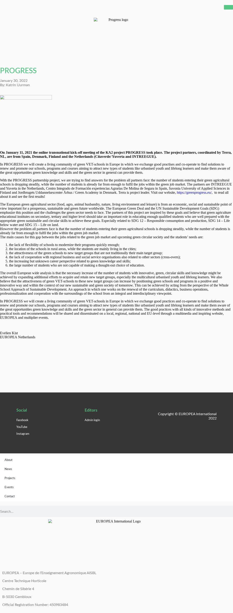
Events (9, 487)
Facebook (22, 420)
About (9, 460)
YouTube (21, 427)
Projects (10, 478)
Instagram (22, 433)
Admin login (92, 420)
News (8, 469)
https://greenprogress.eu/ (194, 192)
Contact (10, 496)
